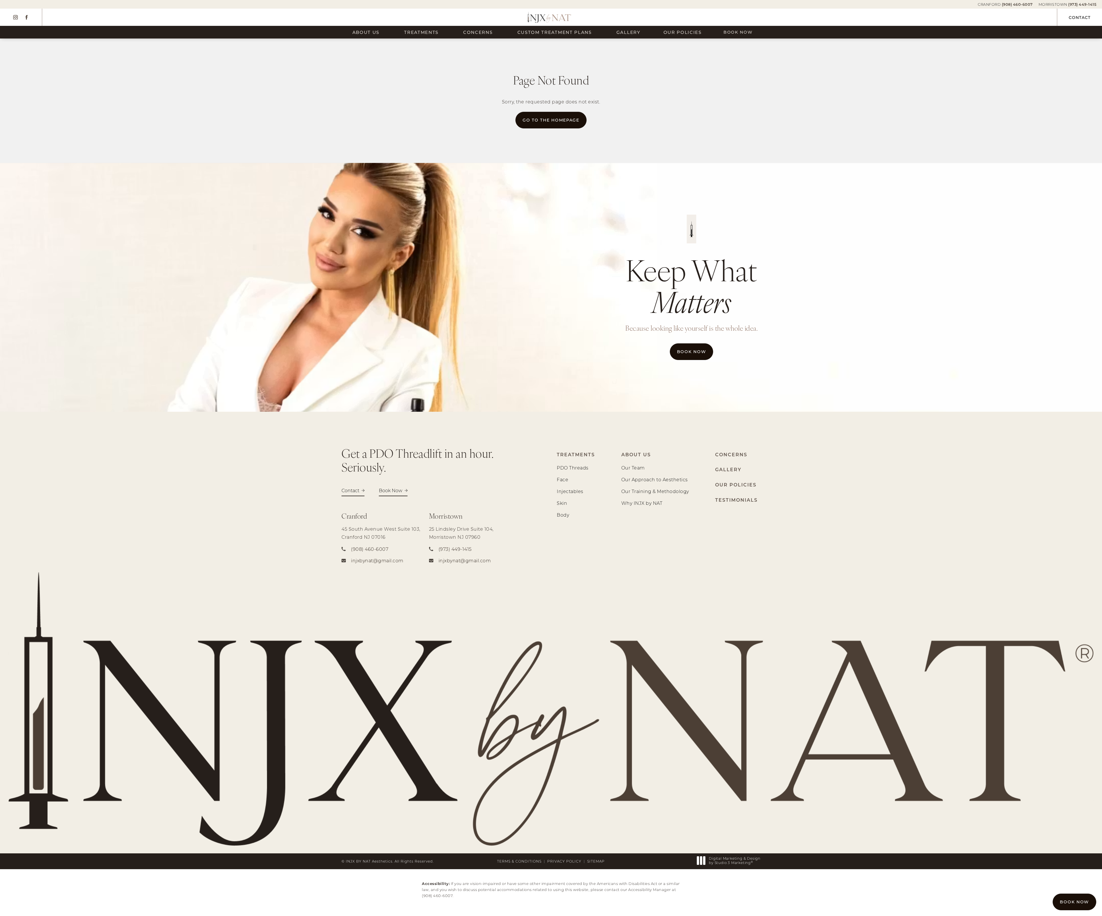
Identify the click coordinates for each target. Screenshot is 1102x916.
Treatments (421, 32)
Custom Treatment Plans (554, 32)
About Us (366, 32)
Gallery (628, 32)
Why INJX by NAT (642, 503)
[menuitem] (15, 17)
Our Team (633, 468)
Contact (1080, 17)
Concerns (478, 32)
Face (562, 479)
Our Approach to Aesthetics (654, 479)
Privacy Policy (564, 861)
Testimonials (736, 500)
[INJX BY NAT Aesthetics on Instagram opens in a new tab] (15, 17)
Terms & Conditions (519, 861)
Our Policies (682, 32)
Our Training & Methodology (655, 491)
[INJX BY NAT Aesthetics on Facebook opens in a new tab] (26, 17)
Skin (562, 503)
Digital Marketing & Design (734, 860)
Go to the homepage (551, 120)
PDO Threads (573, 468)
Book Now (738, 32)
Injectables (570, 491)
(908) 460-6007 (437, 895)
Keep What (691, 285)
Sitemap (596, 861)
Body (563, 515)
